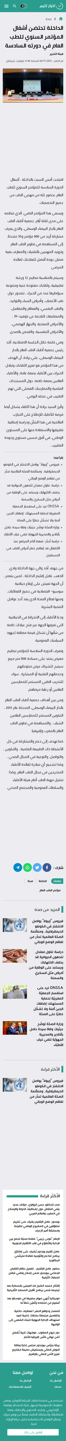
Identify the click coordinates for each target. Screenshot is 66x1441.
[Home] (60, 18)
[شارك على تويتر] (37, 867)
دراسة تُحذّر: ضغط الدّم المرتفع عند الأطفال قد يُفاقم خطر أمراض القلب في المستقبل (33, 548)
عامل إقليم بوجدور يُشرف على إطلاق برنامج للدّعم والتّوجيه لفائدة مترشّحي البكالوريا (37, 1256)
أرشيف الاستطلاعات (20, 1386)
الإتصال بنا (55, 1380)
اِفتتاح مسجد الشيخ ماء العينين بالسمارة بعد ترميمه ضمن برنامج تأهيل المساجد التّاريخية (33, 1288)
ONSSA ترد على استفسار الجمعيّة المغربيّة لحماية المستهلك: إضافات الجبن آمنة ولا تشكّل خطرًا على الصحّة (33, 513)
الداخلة (43, 881)
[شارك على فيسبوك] (47, 867)
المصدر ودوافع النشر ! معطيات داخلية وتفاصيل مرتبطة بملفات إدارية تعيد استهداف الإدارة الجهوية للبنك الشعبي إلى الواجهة (34, 1317)
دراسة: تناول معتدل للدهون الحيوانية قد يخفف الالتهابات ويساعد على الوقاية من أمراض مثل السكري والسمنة (33, 492)
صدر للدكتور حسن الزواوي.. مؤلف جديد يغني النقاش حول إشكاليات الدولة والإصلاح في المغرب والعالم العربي (34, 1209)
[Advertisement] (33, 140)
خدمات (57, 1386)
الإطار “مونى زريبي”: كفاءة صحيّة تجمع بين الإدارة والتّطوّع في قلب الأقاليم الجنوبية (34, 1241)
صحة (49, 19)
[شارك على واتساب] (27, 867)
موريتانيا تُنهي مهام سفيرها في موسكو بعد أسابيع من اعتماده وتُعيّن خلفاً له (33, 1300)
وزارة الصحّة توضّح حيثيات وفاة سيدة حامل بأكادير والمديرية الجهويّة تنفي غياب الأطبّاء (46, 1034)
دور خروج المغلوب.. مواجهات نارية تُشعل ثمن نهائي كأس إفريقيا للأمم (36, 1335)
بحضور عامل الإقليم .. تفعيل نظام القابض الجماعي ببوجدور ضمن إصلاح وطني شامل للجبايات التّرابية (34, 1273)
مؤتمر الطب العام (50, 890)
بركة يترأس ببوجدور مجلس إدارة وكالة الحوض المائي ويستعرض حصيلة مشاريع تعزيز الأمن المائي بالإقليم (36, 1349)
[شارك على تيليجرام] (17, 867)
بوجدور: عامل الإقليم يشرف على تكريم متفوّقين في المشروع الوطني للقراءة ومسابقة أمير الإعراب (36, 1226)
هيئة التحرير (56, 53)
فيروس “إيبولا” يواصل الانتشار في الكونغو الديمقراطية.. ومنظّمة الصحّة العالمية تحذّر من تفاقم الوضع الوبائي (31, 471)
